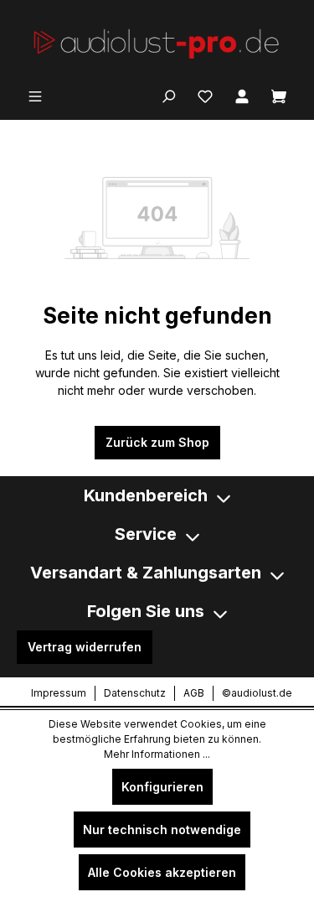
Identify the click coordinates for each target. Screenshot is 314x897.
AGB (193, 693)
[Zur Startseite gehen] (157, 42)
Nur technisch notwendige (162, 829)
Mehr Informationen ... (157, 754)
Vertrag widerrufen (85, 647)
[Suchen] (168, 94)
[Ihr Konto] (242, 94)
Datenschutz (135, 693)
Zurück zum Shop (157, 442)
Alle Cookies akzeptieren (162, 872)
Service (146, 534)
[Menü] (35, 94)
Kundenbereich (146, 495)
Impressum (58, 693)
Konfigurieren (162, 787)
